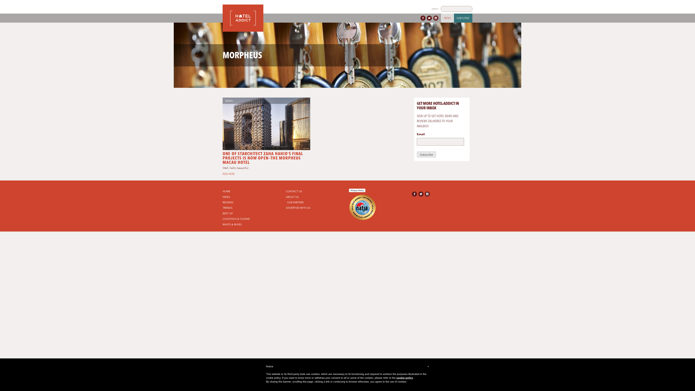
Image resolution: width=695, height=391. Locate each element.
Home (226, 191)
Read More (229, 174)
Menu (447, 18)
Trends (227, 207)
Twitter (430, 18)
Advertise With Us (298, 207)
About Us (292, 197)
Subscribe (463, 18)
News (229, 100)
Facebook (423, 18)
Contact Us (294, 191)
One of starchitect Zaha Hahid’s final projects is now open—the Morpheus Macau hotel (263, 158)
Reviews (228, 202)
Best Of (228, 213)
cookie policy (404, 377)
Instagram (436, 18)
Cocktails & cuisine (236, 218)
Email (421, 134)
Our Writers (295, 202)
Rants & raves (232, 224)
